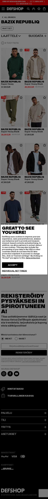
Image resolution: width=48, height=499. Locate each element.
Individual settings (14, 271)
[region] (24, 250)
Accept (12, 265)
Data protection (33, 258)
